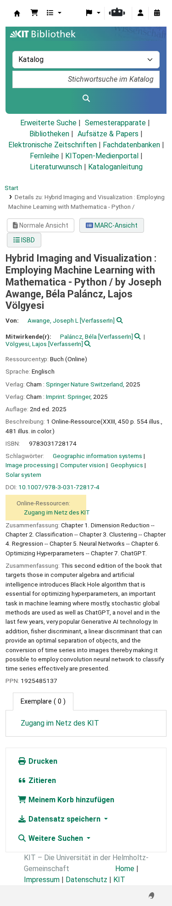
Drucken (42, 761)
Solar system (23, 474)
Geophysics (127, 465)
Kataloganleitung (115, 166)
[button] (34, 13)
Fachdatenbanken (131, 144)
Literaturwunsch (56, 166)
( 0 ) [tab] (43, 701)
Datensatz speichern (64, 819)
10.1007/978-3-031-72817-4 (59, 487)
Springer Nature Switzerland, (85, 384)
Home (124, 868)
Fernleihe (44, 155)
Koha (17, 13)
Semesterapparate (115, 122)
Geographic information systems (97, 455)
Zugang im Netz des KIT (57, 512)
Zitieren (41, 780)
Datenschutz (86, 879)
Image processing (30, 465)
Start (11, 187)
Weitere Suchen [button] (56, 838)
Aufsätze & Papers (108, 133)
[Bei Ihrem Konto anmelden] (140, 13)
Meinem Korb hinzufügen (70, 799)
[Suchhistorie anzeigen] (157, 13)
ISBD (27, 240)
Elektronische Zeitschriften (52, 144)
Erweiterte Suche (48, 122)
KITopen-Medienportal (102, 155)
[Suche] (86, 98)
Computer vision (82, 465)
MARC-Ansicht (115, 225)
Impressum (42, 879)
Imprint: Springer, (69, 396)
